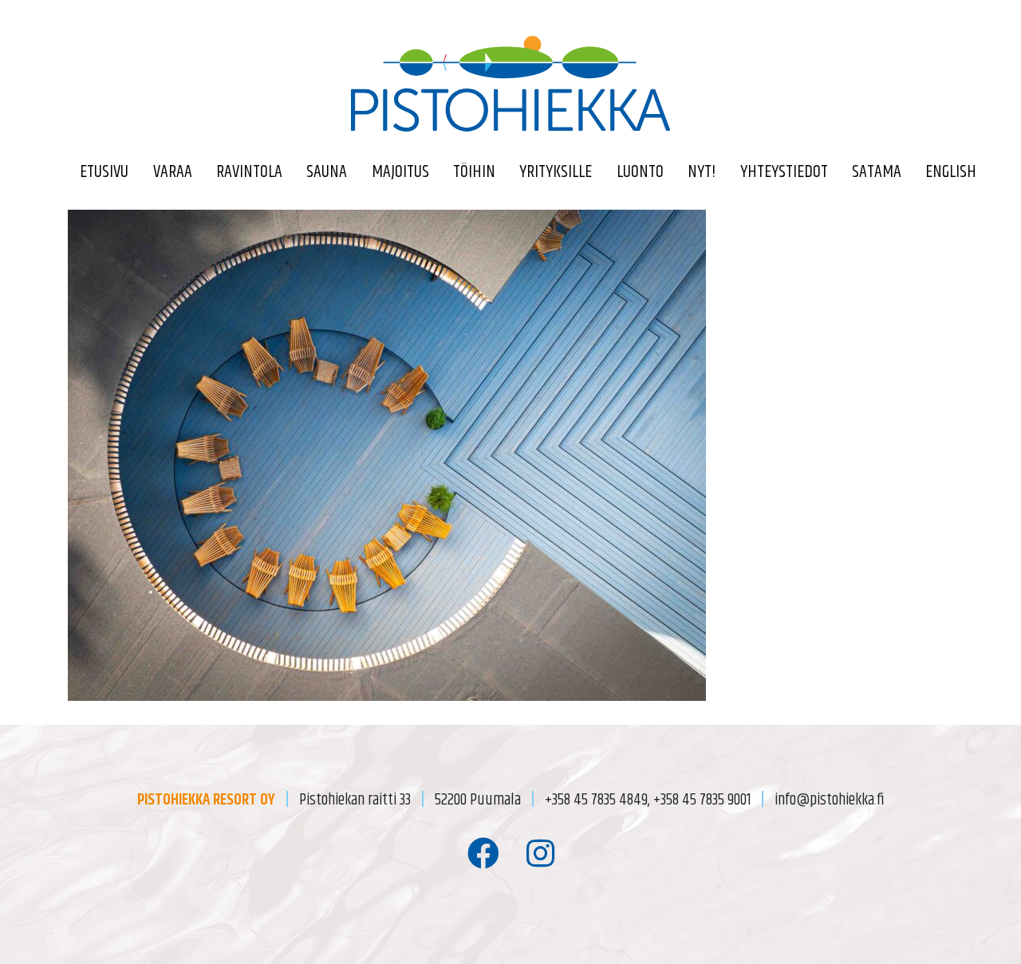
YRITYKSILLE (555, 172)
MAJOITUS (400, 172)
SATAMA (876, 172)
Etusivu (104, 172)
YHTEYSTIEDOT (784, 172)
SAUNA (326, 172)
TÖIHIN (474, 172)
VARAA (172, 172)
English (950, 172)
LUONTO (640, 172)
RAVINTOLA (249, 172)
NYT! (701, 172)
